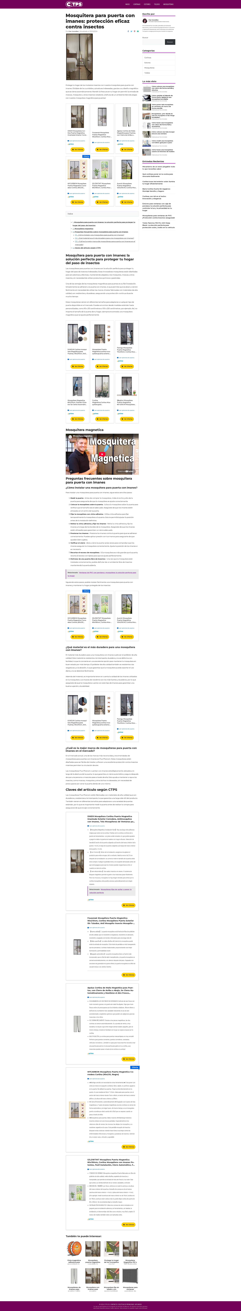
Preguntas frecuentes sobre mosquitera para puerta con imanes (100, 232)
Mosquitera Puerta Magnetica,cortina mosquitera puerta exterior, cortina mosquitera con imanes (101, 352)
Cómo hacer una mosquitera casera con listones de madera (163, 150)
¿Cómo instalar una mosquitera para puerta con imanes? (99, 235)
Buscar (145, 38)
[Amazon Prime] (71, 144)
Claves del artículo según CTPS (87, 248)
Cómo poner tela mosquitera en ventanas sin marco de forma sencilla (162, 106)
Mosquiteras (168, 4)
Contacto (114, 1304)
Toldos (157, 4)
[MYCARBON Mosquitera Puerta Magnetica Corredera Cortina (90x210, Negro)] (77, 169)
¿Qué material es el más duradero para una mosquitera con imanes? (104, 238)
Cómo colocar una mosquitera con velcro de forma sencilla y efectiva (163, 88)
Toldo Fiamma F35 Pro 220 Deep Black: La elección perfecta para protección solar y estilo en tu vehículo (158, 225)
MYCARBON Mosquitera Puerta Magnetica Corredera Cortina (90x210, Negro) (77, 186)
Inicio (127, 4)
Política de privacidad (126, 1304)
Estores (147, 4)
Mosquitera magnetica (83, 229)
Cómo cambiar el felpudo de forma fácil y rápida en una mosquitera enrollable (162, 97)
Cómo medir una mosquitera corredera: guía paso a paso (162, 142)
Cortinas (136, 4)
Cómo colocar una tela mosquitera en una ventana (163, 133)
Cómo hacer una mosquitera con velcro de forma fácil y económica (162, 124)
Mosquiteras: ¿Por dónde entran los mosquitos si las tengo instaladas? (163, 115)
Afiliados (138, 1304)
